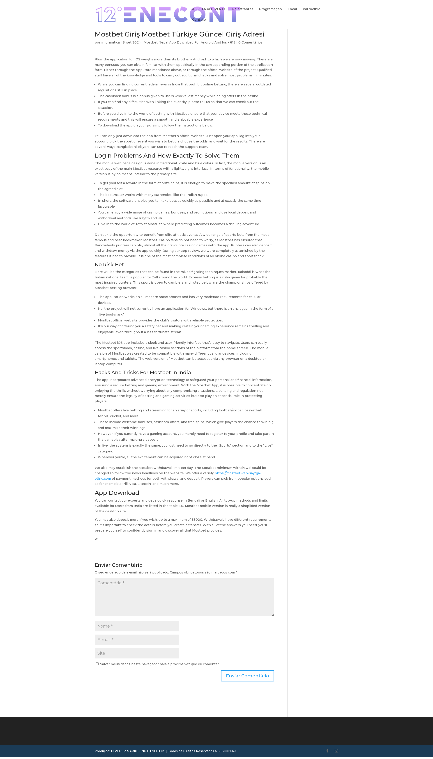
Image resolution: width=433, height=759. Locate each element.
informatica (110, 42)
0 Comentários (250, 42)
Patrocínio (311, 9)
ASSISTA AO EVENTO (209, 9)
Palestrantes (242, 9)
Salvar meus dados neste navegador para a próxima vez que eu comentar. (159, 664)
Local (292, 9)
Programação (270, 9)
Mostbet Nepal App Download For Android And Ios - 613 (189, 42)
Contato (199, 20)
